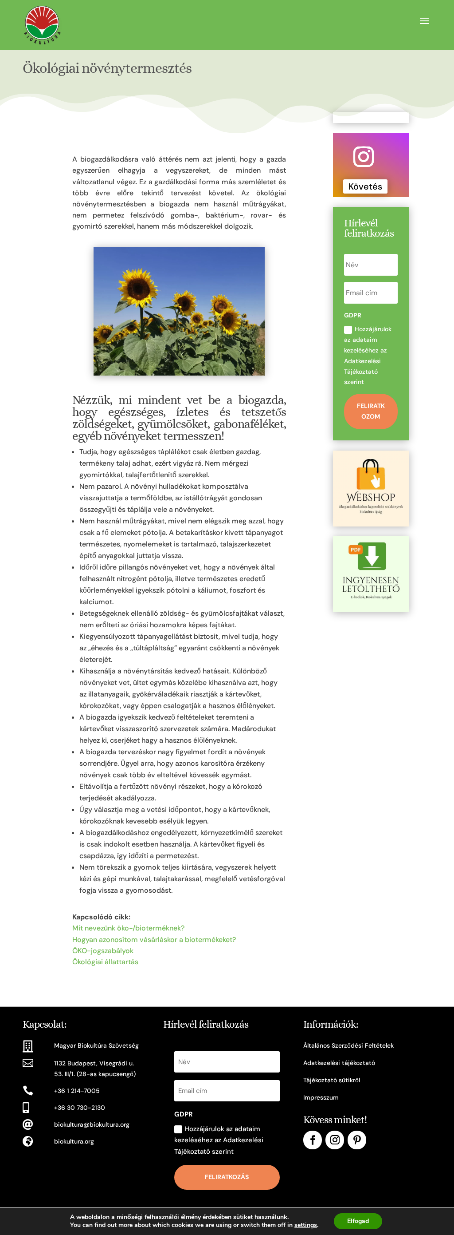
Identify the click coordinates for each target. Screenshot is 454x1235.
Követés (365, 186)
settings (305, 1225)
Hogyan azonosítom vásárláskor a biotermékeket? (154, 939)
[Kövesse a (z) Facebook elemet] (312, 1140)
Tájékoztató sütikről (331, 1080)
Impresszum (321, 1097)
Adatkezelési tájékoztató (339, 1063)
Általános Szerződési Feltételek (348, 1045)
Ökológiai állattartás (105, 961)
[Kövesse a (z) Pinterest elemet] (357, 1140)
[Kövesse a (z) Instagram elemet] (363, 156)
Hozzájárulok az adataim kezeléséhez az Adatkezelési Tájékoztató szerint (367, 355)
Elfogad (358, 1221)
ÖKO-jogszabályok (102, 950)
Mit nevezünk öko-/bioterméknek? (128, 928)
